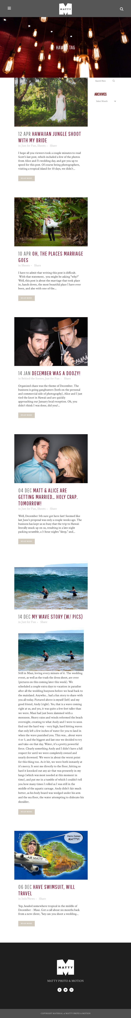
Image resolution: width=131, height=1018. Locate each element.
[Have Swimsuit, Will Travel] (51, 855)
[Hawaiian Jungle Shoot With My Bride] (51, 102)
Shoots (41, 146)
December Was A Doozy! (56, 373)
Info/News (28, 899)
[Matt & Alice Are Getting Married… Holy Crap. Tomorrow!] (51, 458)
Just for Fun (28, 146)
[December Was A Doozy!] (51, 341)
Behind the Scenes (32, 378)
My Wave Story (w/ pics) (57, 616)
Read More (26, 178)
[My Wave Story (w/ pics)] (51, 584)
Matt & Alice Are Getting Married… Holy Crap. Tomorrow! (48, 496)
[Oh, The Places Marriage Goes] (51, 221)
